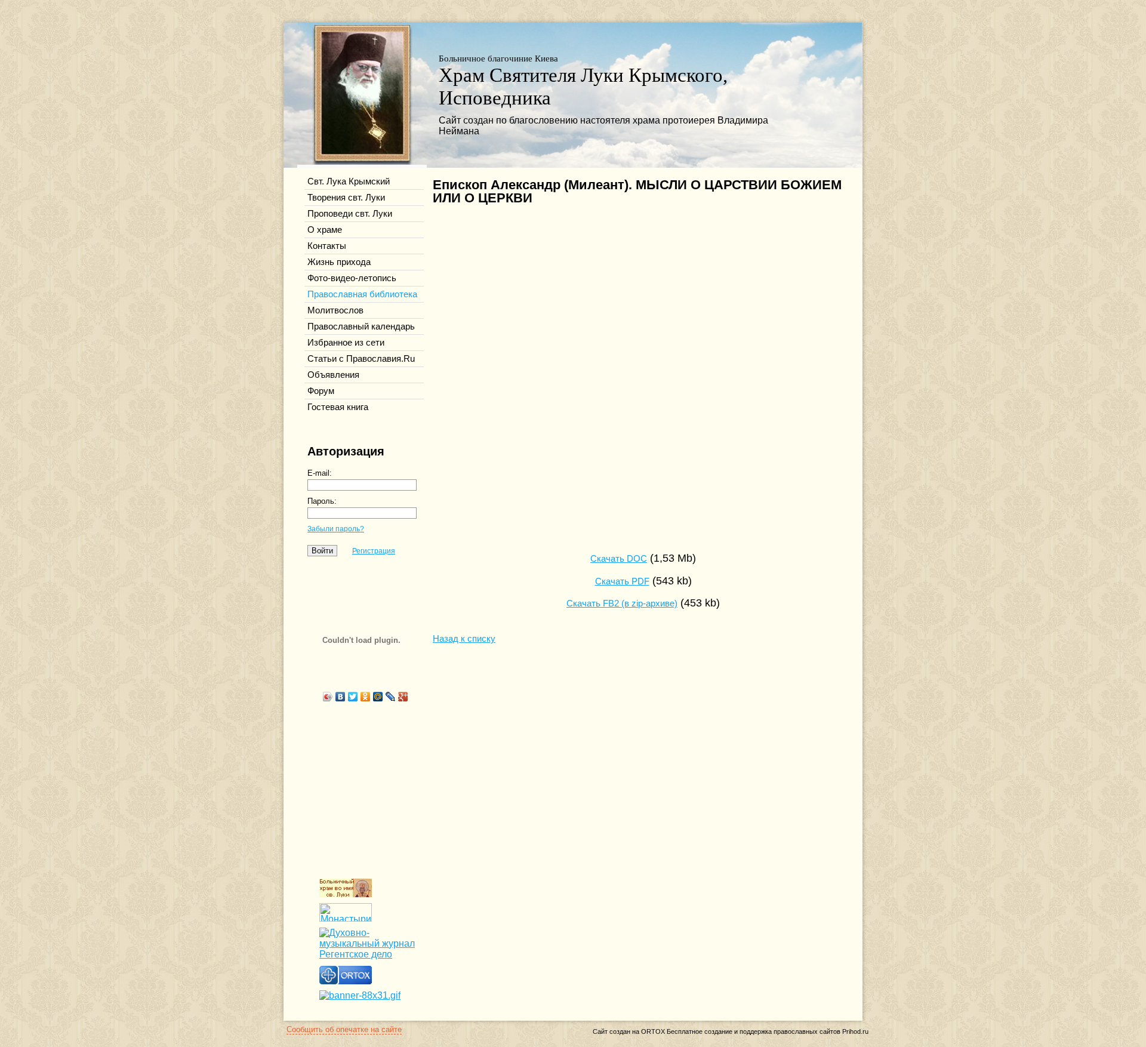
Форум (320, 391)
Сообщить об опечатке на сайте (344, 1029)
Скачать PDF (622, 581)
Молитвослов (335, 310)
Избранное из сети (345, 342)
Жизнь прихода (339, 262)
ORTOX (653, 1031)
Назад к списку (464, 638)
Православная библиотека (362, 294)
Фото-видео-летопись (351, 278)
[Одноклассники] (365, 696)
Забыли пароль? (335, 529)
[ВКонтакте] (340, 696)
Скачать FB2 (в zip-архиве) (621, 603)
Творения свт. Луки (346, 197)
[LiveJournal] (390, 696)
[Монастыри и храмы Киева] (345, 918)
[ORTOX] (345, 981)
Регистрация (373, 551)
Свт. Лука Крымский (348, 181)
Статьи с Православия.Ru (361, 359)
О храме (324, 230)
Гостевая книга (337, 407)
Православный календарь (361, 326)
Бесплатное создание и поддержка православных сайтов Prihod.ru (767, 1031)
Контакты (326, 246)
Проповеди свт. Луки (349, 213)
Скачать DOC (618, 558)
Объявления (333, 375)
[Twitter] (353, 696)
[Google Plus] (403, 696)
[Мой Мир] (378, 696)
